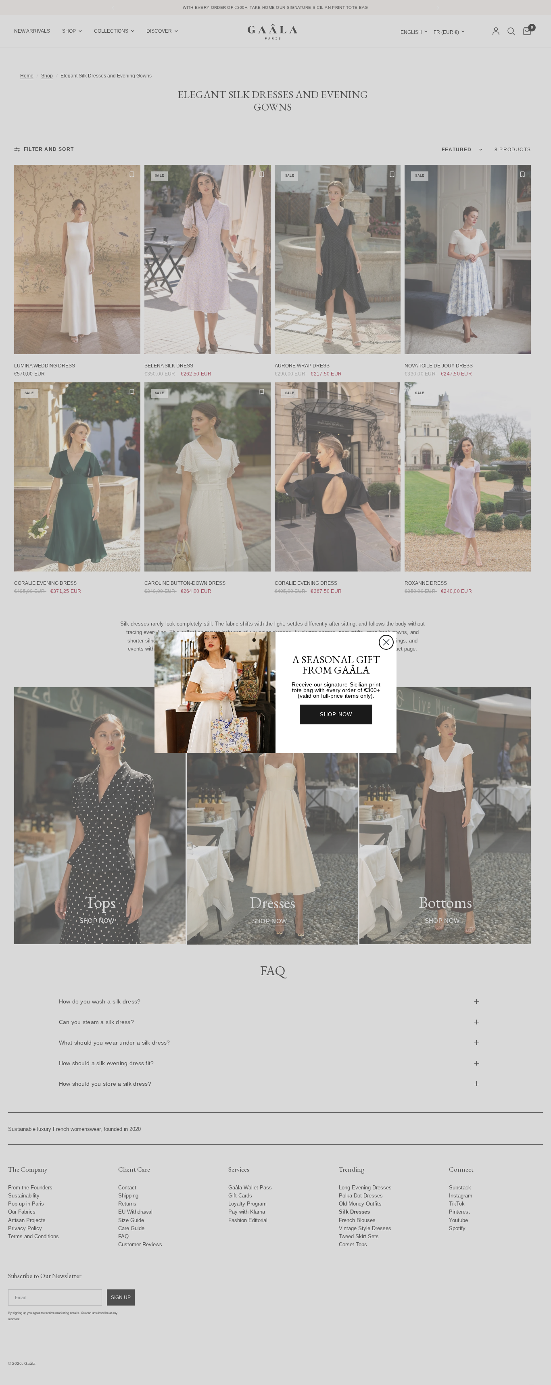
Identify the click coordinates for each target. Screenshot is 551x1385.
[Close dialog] (386, 642)
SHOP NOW (336, 714)
